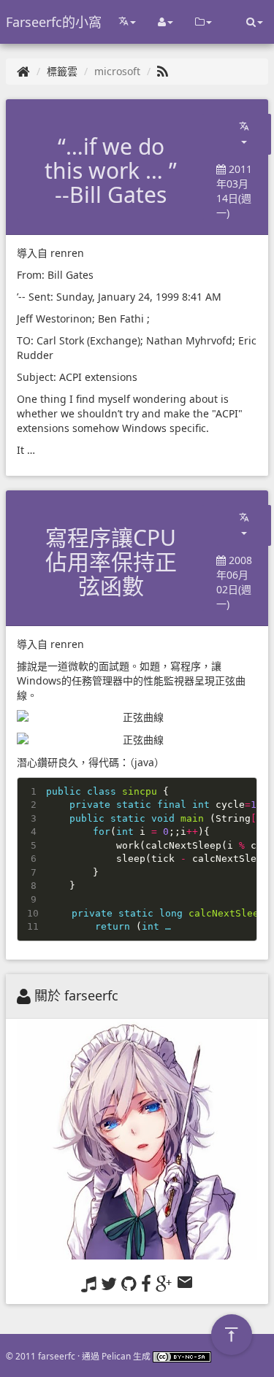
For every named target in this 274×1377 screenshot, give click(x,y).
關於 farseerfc (76, 995)
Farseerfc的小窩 (54, 22)
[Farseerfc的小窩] (23, 71)
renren (67, 253)
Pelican (116, 1356)
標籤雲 (62, 71)
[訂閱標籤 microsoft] (162, 71)
